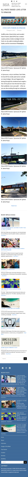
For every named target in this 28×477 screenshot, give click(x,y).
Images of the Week (6, 446)
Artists (19, 30)
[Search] (25, 358)
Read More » (3, 235)
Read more (14, 205)
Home (2, 437)
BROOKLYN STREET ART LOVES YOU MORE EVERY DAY (16, 5)
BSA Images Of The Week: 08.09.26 (7, 328)
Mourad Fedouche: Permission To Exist (9, 347)
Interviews (3, 443)
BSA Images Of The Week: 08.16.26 (7, 269)
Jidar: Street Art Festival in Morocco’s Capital (11, 289)
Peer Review (4, 449)
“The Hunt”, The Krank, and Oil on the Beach (10, 308)
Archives (3, 455)
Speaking (3, 458)
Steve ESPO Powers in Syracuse (14, 28)
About (2, 440)
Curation (3, 452)
